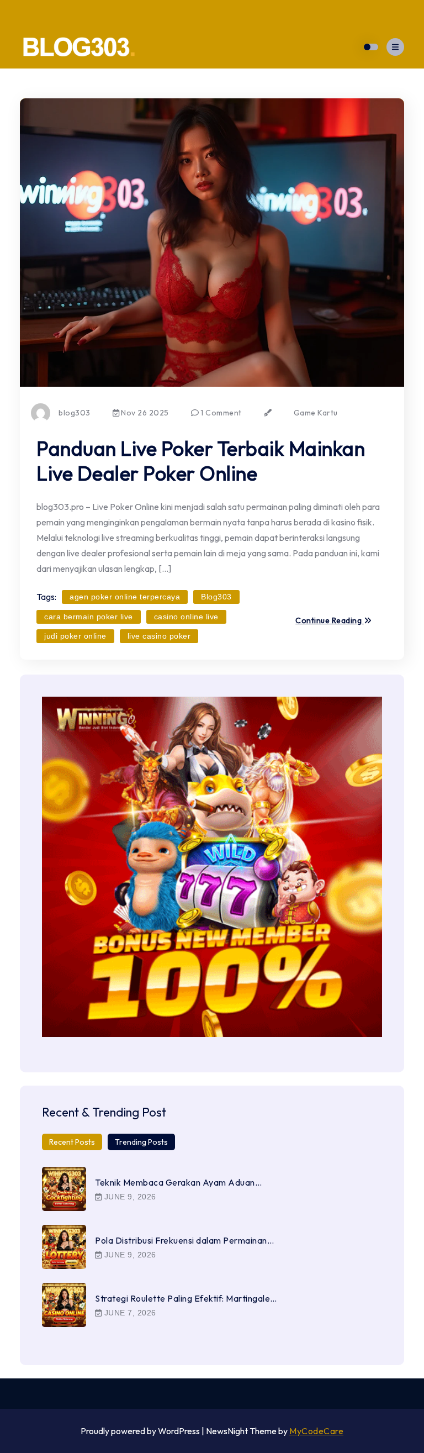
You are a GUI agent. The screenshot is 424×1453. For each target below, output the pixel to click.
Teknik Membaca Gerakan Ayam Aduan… (178, 1182)
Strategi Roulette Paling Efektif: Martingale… (186, 1298)
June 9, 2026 (129, 1196)
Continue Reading (329, 621)
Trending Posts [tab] (141, 1142)
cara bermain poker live (88, 616)
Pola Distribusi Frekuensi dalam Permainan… (184, 1240)
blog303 (75, 413)
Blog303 (216, 596)
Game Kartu (316, 413)
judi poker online (75, 635)
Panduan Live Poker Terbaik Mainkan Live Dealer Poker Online (200, 460)
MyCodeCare (316, 1430)
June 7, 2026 (129, 1312)
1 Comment (220, 413)
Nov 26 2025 (144, 413)
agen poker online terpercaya (125, 596)
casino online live (186, 616)
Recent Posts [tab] (72, 1142)
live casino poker (159, 635)
